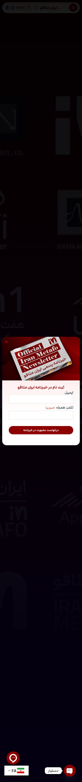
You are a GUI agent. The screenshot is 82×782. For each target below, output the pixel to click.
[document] (41, 391)
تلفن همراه (59, 408)
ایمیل (69, 392)
